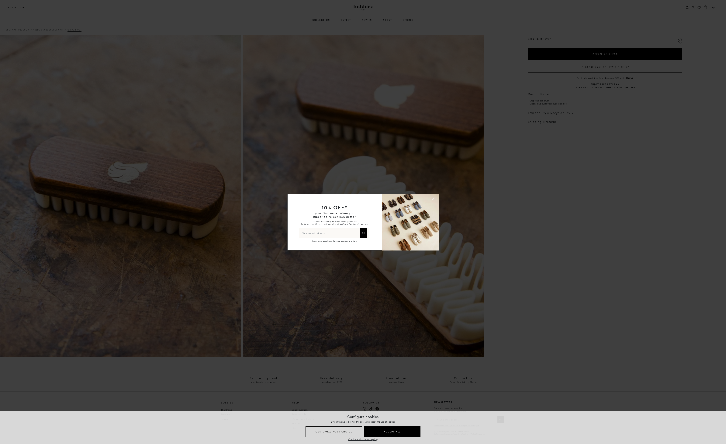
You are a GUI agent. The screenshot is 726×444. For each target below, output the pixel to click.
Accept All (392, 431)
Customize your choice (334, 431)
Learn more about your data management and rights (334, 241)
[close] (433, 199)
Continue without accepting (363, 439)
